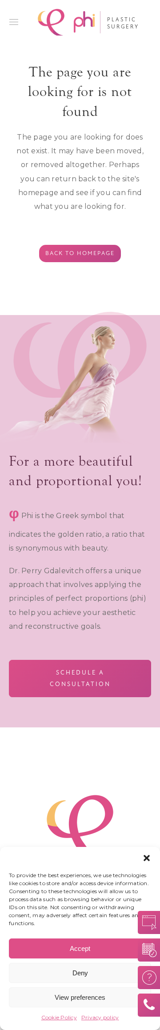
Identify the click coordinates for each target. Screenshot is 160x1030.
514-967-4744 (146, 1005)
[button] (146, 858)
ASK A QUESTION (146, 977)
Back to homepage (80, 253)
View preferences (80, 997)
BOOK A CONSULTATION (146, 950)
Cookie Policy (59, 1017)
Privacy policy (100, 1017)
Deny (80, 973)
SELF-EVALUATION (146, 922)
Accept (80, 948)
